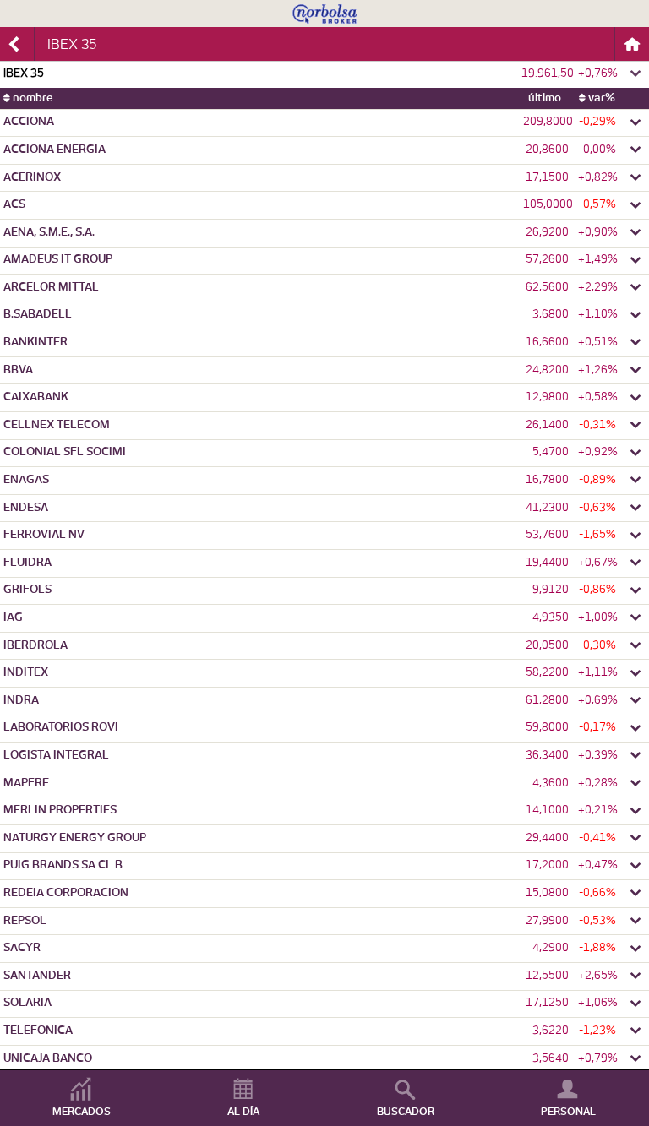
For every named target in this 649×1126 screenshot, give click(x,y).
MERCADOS (81, 1112)
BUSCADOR (405, 1112)
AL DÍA (243, 1112)
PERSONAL (568, 1112)
